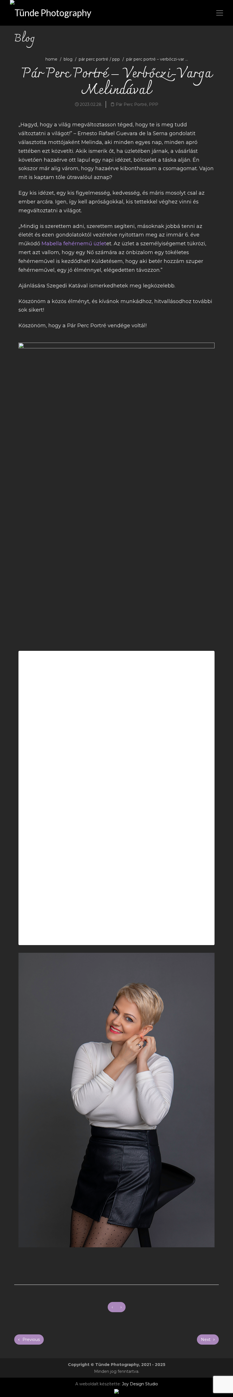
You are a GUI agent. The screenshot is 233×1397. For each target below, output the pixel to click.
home (51, 59)
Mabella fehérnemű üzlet (73, 243)
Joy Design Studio (140, 1383)
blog (68, 59)
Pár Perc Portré (93, 59)
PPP (116, 59)
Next (206, 1339)
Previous (30, 1339)
